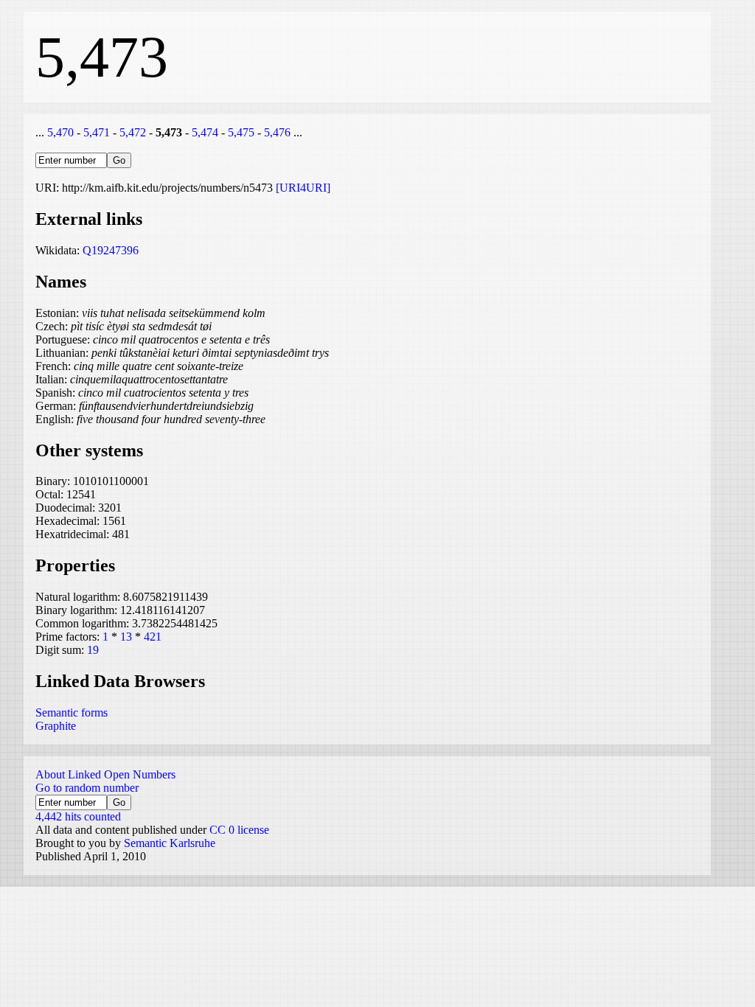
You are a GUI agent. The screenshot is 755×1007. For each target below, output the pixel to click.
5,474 (205, 132)
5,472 (132, 132)
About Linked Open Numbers (105, 774)
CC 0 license (239, 829)
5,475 (241, 132)
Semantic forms (71, 712)
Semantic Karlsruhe (169, 843)
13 (126, 636)
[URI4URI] (303, 187)
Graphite (55, 725)
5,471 (96, 132)
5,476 (277, 132)
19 (93, 650)
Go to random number (87, 787)
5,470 (60, 132)
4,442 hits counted (78, 816)
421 (152, 636)
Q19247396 (111, 250)
